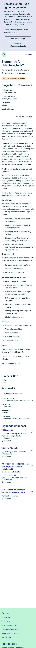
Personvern (5, 621)
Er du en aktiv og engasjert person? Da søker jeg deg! (13, 491)
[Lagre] (32, 432)
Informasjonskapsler (9, 625)
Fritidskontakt (7, 430)
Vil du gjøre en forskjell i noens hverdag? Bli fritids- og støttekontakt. (15, 466)
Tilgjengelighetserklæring (11, 629)
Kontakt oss (5, 617)
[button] (12, 393)
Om (9, 633)
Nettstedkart (6, 637)
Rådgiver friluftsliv (9, 448)
